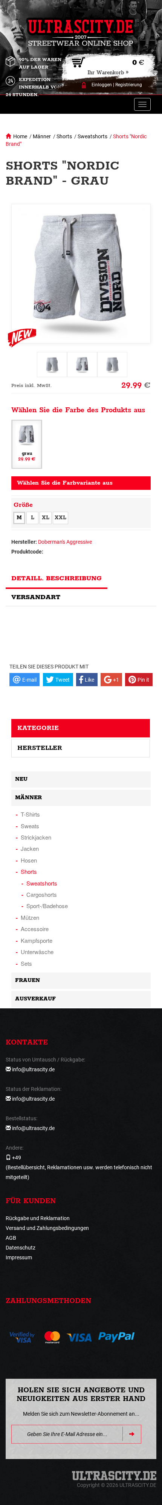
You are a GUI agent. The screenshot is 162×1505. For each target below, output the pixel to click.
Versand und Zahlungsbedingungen (47, 1228)
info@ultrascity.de (33, 1069)
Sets (26, 963)
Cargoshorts (41, 894)
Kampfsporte (36, 940)
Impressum (19, 1257)
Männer (42, 136)
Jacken (30, 848)
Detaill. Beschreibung (56, 578)
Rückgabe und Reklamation (38, 1218)
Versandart (35, 597)
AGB (11, 1238)
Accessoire (35, 929)
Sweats (30, 826)
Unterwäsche (37, 952)
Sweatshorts (92, 136)
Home (20, 136)
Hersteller (39, 748)
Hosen (29, 860)
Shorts (64, 136)
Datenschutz (20, 1248)
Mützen (30, 917)
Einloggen (102, 84)
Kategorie (38, 728)
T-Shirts (30, 814)
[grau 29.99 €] (27, 444)
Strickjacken (36, 837)
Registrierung (128, 84)
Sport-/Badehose (47, 906)
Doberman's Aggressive (65, 542)
